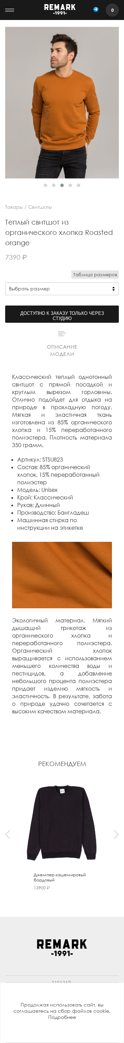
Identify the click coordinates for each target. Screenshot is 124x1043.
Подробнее (62, 1017)
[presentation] (7, 834)
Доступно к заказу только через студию (62, 316)
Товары (14, 207)
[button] (45, 185)
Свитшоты (40, 207)
